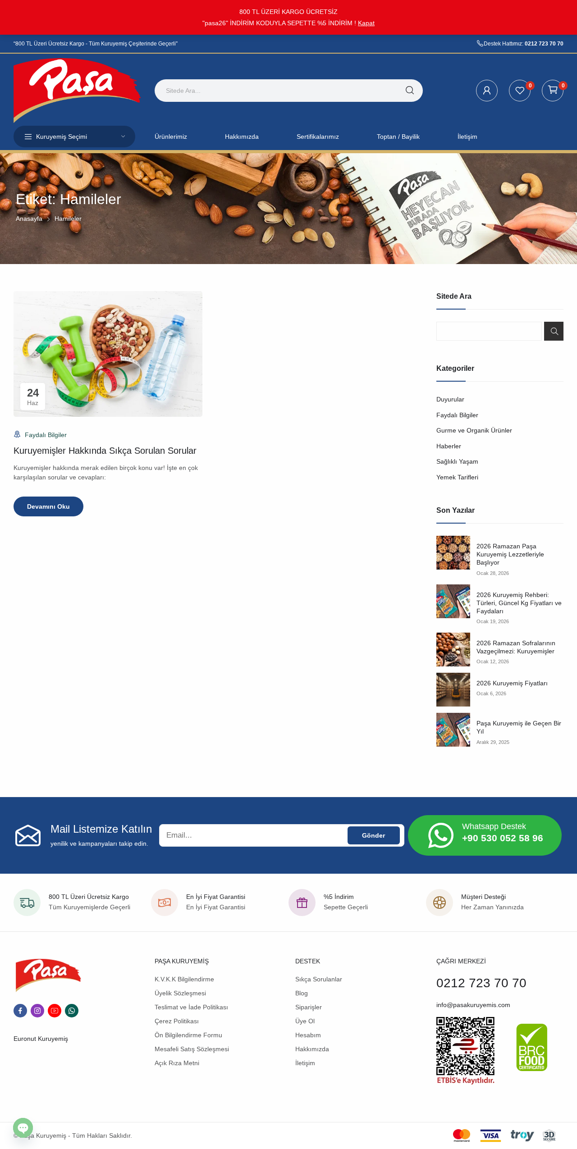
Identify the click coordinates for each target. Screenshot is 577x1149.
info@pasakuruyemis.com (473, 1004)
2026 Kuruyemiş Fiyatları (512, 683)
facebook (20, 1010)
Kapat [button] (366, 23)
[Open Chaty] (23, 1128)
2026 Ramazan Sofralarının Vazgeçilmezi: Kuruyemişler (515, 647)
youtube (54, 1010)
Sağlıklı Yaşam (457, 461)
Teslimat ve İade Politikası (191, 1007)
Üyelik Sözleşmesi (180, 993)
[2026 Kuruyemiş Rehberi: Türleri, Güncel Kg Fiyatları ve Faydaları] (453, 601)
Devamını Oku (48, 506)
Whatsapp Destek (494, 826)
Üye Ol (305, 1021)
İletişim (305, 1063)
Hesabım (308, 1035)
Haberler (448, 446)
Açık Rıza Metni (177, 1063)
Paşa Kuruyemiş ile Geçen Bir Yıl (518, 727)
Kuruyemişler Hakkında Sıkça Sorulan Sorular (105, 451)
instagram (37, 1010)
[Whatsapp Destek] (440, 835)
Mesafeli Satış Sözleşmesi (192, 1049)
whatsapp (71, 1010)
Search (553, 331)
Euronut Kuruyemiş (41, 1038)
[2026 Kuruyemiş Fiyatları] (453, 690)
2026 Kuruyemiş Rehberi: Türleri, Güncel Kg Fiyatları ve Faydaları (519, 603)
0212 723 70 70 (544, 44)
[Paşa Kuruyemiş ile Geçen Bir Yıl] (453, 730)
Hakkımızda (312, 1049)
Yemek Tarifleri (457, 477)
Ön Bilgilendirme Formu (188, 1035)
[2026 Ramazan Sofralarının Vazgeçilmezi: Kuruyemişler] (453, 649)
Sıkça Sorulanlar (318, 979)
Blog (301, 993)
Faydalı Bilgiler (46, 434)
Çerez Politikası (177, 1021)
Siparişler (308, 1007)
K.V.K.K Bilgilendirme (184, 979)
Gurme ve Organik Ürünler (474, 430)
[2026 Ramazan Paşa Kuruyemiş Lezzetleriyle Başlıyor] (453, 553)
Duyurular (450, 399)
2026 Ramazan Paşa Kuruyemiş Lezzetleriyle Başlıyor (510, 554)
